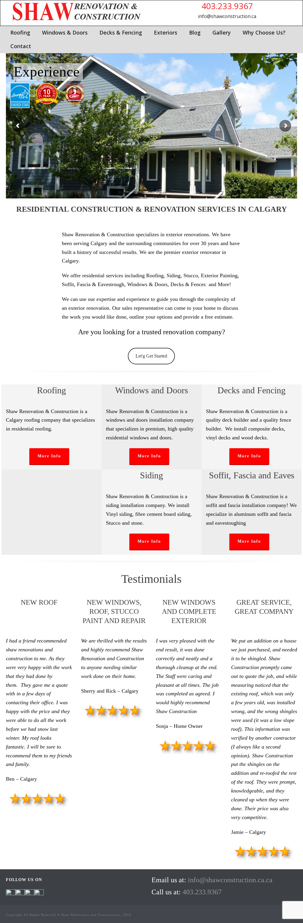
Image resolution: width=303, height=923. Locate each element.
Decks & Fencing (120, 32)
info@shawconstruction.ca (227, 16)
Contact (20, 46)
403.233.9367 (227, 6)
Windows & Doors (65, 32)
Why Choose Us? (264, 32)
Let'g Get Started (151, 355)
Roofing (20, 32)
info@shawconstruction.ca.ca (230, 880)
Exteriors (165, 32)
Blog (195, 32)
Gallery (221, 32)
